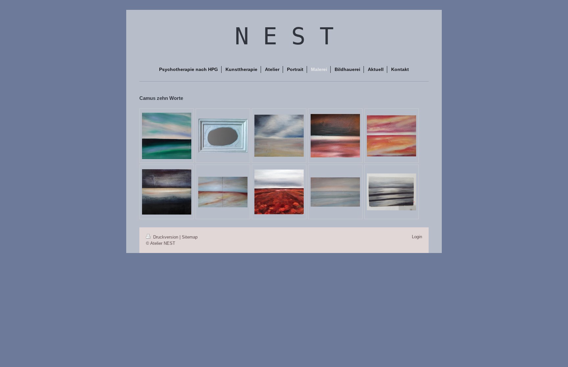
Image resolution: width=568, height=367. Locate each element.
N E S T (284, 36)
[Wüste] (279, 136)
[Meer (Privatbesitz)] (391, 191)
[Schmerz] (335, 135)
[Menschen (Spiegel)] (223, 136)
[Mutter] (223, 192)
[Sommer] (391, 135)
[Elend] (166, 192)
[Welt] (166, 136)
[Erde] (279, 192)
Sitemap (190, 237)
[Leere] (335, 192)
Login (417, 236)
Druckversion (165, 237)
